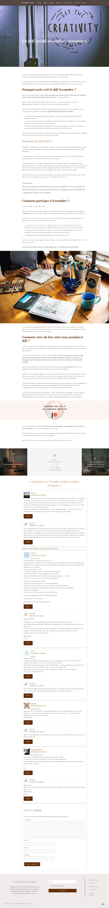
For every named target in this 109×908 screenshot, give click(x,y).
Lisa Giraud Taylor (37, 749)
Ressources (93, 886)
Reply (28, 516)
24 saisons (93, 890)
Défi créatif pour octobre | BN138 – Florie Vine (43, 548)
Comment (27, 820)
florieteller (54, 462)
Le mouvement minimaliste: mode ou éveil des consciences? (95, 464)
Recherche (93, 880)
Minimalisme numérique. (14, 464)
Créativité (58, 469)
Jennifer (33, 703)
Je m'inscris (62, 890)
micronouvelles (27, 104)
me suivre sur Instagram (61, 397)
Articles (57, 467)
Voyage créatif (92, 894)
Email (26, 848)
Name (26, 840)
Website (26, 855)
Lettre (91, 883)
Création (53, 469)
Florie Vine (28, 3)
